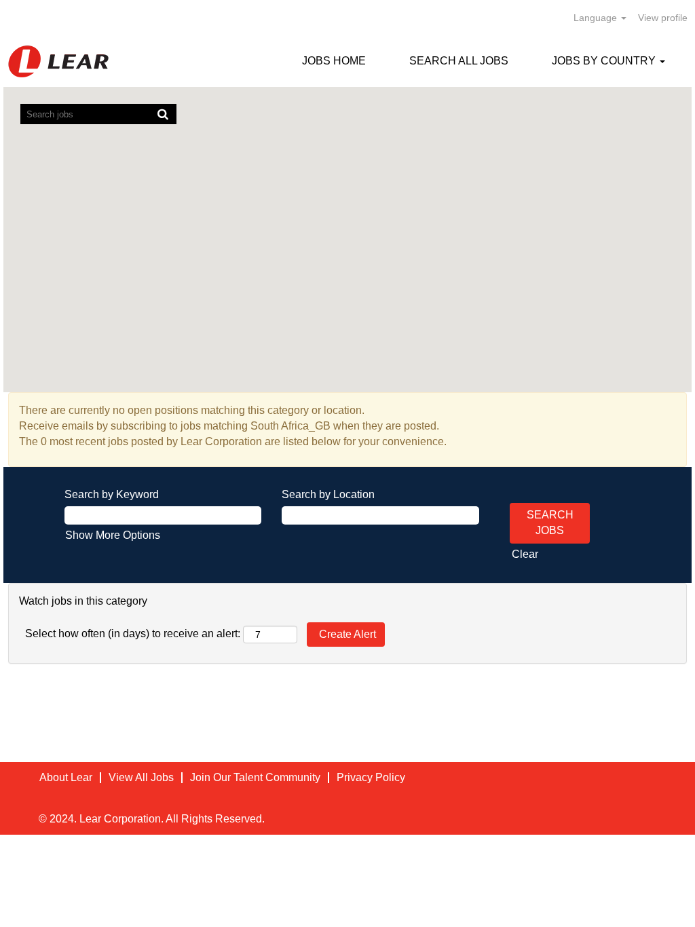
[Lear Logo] (58, 61)
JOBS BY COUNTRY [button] (605, 61)
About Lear (65, 777)
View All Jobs (141, 777)
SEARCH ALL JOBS (458, 61)
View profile (663, 17)
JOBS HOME (334, 61)
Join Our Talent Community (255, 777)
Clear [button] (525, 554)
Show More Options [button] (112, 535)
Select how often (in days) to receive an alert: (132, 633)
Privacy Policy (371, 777)
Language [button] (597, 17)
